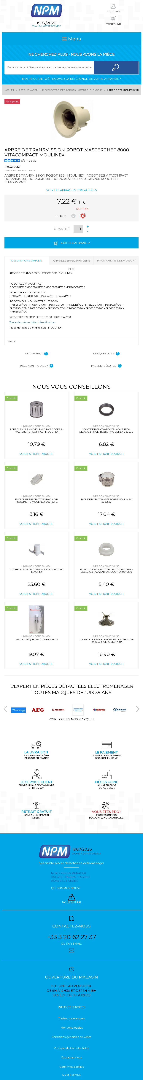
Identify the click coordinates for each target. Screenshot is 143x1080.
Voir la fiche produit (36, 454)
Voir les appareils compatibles (71, 190)
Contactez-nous (71, 1057)
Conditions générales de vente (71, 1037)
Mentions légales (72, 1027)
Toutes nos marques (71, 1018)
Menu (74, 39)
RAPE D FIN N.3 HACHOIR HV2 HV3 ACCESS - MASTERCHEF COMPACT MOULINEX (36, 430)
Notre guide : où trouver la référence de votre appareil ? (71, 78)
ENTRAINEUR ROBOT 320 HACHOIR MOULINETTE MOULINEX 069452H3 (36, 500)
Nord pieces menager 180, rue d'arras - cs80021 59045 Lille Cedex (70, 877)
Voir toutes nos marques (72, 719)
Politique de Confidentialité (71, 1048)
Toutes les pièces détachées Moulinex (32, 322)
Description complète (26, 260)
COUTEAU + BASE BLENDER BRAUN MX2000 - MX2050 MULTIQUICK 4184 (106, 640)
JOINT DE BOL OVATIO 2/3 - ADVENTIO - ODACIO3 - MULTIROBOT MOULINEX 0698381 (106, 430)
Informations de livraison (115, 260)
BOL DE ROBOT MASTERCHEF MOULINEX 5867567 (106, 500)
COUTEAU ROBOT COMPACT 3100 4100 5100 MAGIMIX (36, 570)
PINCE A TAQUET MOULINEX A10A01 (36, 639)
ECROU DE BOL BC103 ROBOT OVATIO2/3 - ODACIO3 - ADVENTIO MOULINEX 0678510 (106, 570)
